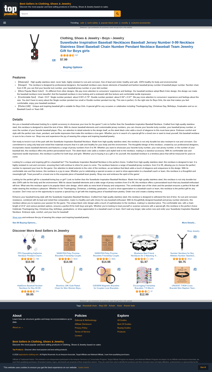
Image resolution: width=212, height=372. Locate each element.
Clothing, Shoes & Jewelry (79, 38)
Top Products (18, 350)
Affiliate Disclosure (83, 324)
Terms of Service (82, 332)
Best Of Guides (124, 324)
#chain (112, 305)
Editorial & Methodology (85, 320)
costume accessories (140, 23)
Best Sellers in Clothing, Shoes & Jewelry (45, 3)
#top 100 (103, 305)
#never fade (129, 305)
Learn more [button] (83, 367)
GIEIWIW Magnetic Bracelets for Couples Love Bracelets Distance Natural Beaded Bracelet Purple (106, 286)
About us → (18, 327)
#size (119, 305)
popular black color (109, 23)
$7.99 (63, 59)
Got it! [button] (203, 367)
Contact (78, 335)
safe (82, 23)
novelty (124, 23)
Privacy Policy (81, 328)
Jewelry (118, 38)
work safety (92, 23)
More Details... (189, 223)
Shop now (17, 217)
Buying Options (72, 67)
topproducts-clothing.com (29, 355)
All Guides (122, 320)
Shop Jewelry (193, 231)
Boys (106, 38)
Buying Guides (124, 328)
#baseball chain (90, 305)
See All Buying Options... (25, 223)
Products (121, 332)
